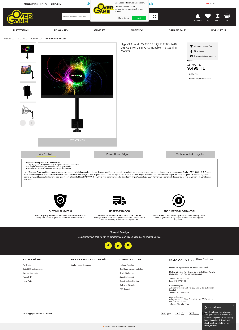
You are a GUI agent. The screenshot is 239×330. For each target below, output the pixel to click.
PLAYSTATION (20, 30)
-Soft (105, 327)
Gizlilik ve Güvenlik (127, 285)
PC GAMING (61, 30)
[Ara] (154, 16)
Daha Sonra (123, 18)
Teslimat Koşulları (126, 265)
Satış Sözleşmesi (126, 277)
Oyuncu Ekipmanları (31, 273)
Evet (139, 18)
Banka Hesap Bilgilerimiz (81, 265)
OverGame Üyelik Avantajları (131, 269)
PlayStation (27, 265)
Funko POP (27, 277)
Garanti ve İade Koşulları (129, 281)
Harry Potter (27, 281)
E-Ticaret (111, 327)
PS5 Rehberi (124, 289)
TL (227, 20)
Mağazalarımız (31, 4)
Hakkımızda (55, 4)
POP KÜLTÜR (218, 30)
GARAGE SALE (177, 30)
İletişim (43, 4)
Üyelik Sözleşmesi (126, 273)
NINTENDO (137, 30)
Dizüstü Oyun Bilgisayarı (33, 269)
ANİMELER (99, 30)
